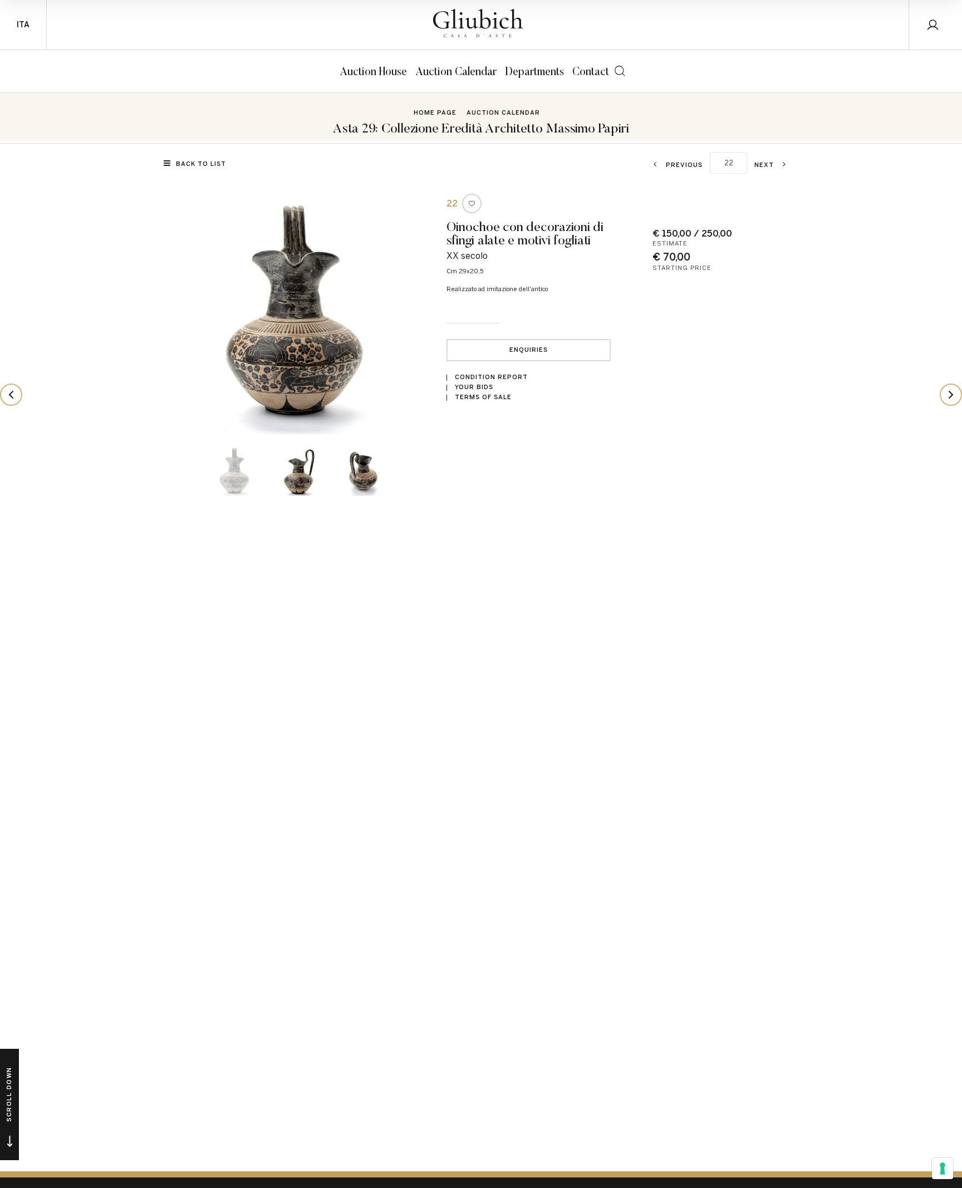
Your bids (474, 387)
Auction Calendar (456, 71)
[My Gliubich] (935, 24)
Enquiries (528, 350)
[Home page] (478, 23)
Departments (534, 71)
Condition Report (491, 377)
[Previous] (11, 395)
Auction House (373, 71)
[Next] (951, 395)
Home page (435, 112)
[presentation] (191, 313)
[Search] (620, 71)
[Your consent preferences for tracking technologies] (942, 1168)
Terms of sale (483, 397)
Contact (590, 71)
